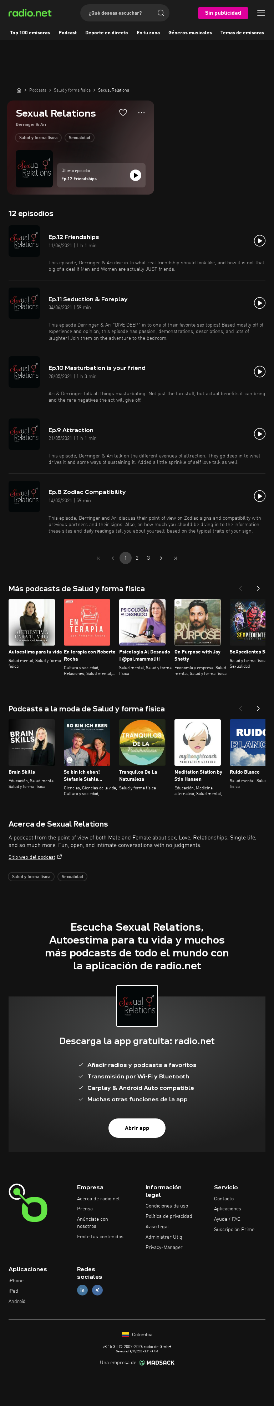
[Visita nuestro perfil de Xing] (97, 1290)
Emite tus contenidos (100, 1236)
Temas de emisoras (242, 32)
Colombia (141, 1334)
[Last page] (175, 558)
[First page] (98, 558)
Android (17, 1301)
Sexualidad (79, 138)
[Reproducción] (135, 175)
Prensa (85, 1208)
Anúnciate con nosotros (92, 1223)
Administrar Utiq (164, 1237)
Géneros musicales (190, 32)
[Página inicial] (19, 90)
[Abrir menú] (261, 13)
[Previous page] (112, 558)
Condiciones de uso (167, 1206)
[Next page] (161, 558)
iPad (13, 1291)
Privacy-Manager (164, 1247)
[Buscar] (161, 13)
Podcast (68, 32)
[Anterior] (240, 586)
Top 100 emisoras (30, 32)
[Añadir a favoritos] (123, 112)
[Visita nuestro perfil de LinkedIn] (82, 1290)
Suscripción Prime (234, 1229)
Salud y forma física (38, 138)
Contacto (224, 1198)
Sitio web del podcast (32, 857)
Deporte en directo (106, 32)
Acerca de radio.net (98, 1198)
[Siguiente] (258, 586)
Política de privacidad (169, 1216)
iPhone (16, 1280)
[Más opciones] (141, 112)
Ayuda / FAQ (227, 1219)
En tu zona (148, 32)
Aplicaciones (227, 1208)
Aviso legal (157, 1226)
